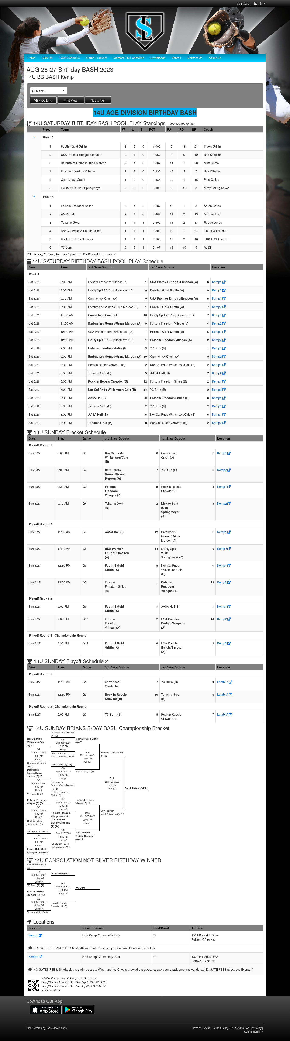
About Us (215, 57)
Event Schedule (69, 57)
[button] (34, 137)
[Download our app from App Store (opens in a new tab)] (46, 1009)
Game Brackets (96, 57)
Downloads (158, 57)
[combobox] (45, 90)
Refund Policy (220, 1028)
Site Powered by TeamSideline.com (47, 1028)
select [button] (63, 90)
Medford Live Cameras (128, 57)
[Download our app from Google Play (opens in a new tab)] (78, 1009)
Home (31, 57)
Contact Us (194, 57)
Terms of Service (200, 1028)
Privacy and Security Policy (246, 1028)
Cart (243, 3)
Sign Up (47, 57)
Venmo (176, 57)
